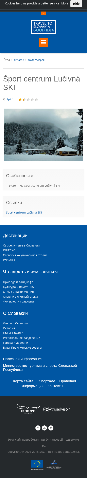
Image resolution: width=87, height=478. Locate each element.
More (64, 3)
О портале (46, 381)
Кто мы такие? (13, 333)
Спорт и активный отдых (20, 296)
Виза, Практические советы (22, 347)
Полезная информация (22, 359)
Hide (76, 3)
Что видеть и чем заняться (30, 271)
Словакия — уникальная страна (25, 255)
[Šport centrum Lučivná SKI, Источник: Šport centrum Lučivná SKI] (43, 135)
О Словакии (15, 313)
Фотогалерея (36, 60)
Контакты (55, 386)
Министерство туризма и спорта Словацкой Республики (40, 368)
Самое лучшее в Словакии (21, 245)
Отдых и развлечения (18, 292)
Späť (9, 99)
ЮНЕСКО (9, 250)
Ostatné (19, 60)
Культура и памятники (19, 287)
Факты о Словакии (16, 323)
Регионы (9, 260)
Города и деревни (15, 343)
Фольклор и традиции (18, 301)
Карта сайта (23, 381)
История (9, 328)
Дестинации (15, 235)
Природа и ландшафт (18, 282)
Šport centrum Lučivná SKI (24, 212)
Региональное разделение (21, 338)
